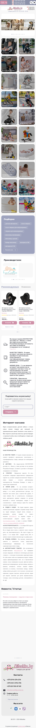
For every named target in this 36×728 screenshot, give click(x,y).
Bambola (4, 313)
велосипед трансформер (12, 235)
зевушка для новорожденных (14, 231)
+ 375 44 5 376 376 (19, 2)
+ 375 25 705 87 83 (19, 4)
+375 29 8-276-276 (14, 680)
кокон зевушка (25, 223)
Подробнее (13, 349)
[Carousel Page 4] (16, 34)
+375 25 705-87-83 (14, 686)
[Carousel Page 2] (13, 34)
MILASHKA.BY (12, 516)
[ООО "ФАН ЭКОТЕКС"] (10, 270)
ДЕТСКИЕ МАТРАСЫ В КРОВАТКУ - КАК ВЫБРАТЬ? (17, 597)
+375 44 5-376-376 (14, 683)
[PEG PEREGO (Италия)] (26, 270)
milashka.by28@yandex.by (15, 690)
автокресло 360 (24, 242)
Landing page (21, 726)
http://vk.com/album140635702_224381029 (13, 523)
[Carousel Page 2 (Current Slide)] (13, 279)
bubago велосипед (10, 242)
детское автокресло (11, 223)
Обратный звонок (13, 699)
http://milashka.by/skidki (9, 521)
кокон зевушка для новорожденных (16, 227)
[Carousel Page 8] (22, 34)
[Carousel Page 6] (19, 34)
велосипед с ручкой (11, 238)
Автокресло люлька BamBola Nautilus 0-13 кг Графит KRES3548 (26, 309)
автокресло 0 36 (10, 246)
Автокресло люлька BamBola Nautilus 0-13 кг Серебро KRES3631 (8, 309)
